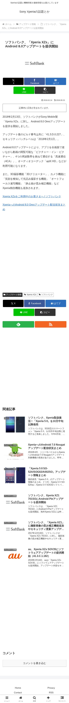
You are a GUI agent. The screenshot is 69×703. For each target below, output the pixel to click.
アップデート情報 (14, 294)
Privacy (51, 688)
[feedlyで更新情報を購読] (18, 324)
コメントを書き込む (34, 663)
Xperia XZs (31, 294)
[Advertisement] (34, 254)
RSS (51, 692)
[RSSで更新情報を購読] (50, 324)
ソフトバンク (47, 294)
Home (18, 688)
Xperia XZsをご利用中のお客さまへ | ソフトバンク (32, 196)
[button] (45, 90)
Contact (18, 692)
